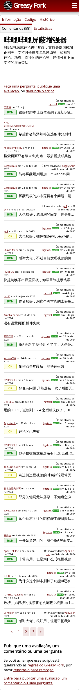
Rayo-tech (10, 423)
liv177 (7, 296)
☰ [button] (74, 5)
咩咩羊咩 (8, 336)
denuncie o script (40, 91)
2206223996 (10, 510)
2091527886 (10, 380)
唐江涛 (7, 107)
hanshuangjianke (13, 594)
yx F (6, 209)
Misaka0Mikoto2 (13, 147)
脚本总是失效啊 (12, 466)
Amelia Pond (11, 315)
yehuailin (9, 612)
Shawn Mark (11, 249)
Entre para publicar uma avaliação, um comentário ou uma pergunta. (35, 680)
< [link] (11, 631)
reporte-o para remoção (33, 670)
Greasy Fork (29, 5)
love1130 (9, 271)
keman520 (10, 358)
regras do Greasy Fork (45, 665)
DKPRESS (9, 401)
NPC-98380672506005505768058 (19, 124)
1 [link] (19, 631)
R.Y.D (7, 576)
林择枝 (7, 535)
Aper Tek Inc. (11, 550)
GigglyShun (10, 165)
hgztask (53, 104)
